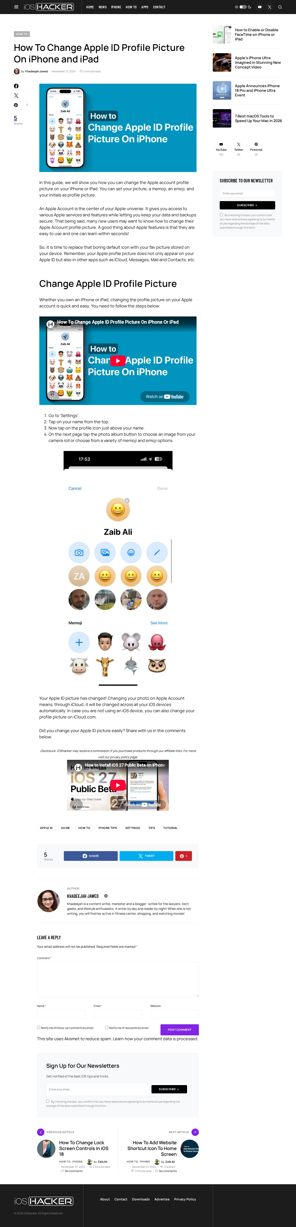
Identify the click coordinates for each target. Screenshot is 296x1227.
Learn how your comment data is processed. (155, 1038)
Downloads (141, 1199)
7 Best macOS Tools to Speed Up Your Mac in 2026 (258, 118)
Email (98, 1006)
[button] (16, 7)
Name (41, 1006)
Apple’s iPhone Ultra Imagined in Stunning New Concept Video (258, 62)
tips (151, 828)
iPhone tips (108, 828)
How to (22, 34)
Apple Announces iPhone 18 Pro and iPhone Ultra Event (257, 90)
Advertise (162, 1199)
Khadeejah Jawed (83, 896)
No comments (74, 1171)
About (105, 1199)
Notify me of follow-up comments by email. (67, 1028)
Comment (44, 958)
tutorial (170, 828)
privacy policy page (123, 757)
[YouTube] (259, 7)
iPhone (77, 1161)
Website (155, 1006)
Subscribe (167, 1089)
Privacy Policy (185, 1199)
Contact (120, 1199)
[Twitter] (269, 7)
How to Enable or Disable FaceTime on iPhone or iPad (256, 34)
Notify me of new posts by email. (129, 1028)
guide (65, 828)
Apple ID (46, 828)
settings (132, 828)
